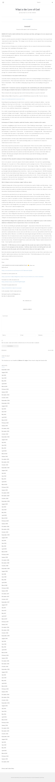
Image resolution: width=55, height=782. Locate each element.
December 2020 (5, 493)
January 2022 (5, 456)
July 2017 (4, 607)
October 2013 (5, 733)
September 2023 (5, 403)
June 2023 (4, 411)
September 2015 (5, 669)
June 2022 (4, 445)
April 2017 (4, 616)
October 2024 (5, 397)
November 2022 (5, 431)
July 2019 (4, 540)
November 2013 (5, 731)
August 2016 (5, 638)
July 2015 (4, 675)
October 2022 (5, 434)
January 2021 (5, 490)
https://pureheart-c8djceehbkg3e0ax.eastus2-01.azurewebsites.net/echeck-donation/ (23, 276)
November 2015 (5, 663)
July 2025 (4, 375)
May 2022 (4, 448)
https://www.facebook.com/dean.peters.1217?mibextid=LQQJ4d (17, 270)
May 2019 (4, 546)
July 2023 (4, 408)
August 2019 (5, 537)
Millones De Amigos (23, 360)
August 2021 (4, 470)
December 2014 (5, 694)
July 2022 (4, 442)
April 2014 (4, 717)
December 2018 (5, 560)
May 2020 (4, 512)
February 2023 (5, 422)
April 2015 (4, 683)
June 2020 (4, 509)
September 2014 (5, 703)
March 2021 (4, 484)
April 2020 (4, 515)
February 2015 (5, 689)
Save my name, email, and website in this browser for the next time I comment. (20, 342)
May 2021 (4, 479)
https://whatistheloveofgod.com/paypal (11, 288)
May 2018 (4, 579)
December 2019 (5, 526)
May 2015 (4, 680)
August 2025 (5, 372)
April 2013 (4, 750)
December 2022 (5, 428)
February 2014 (5, 722)
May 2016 (4, 647)
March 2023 (4, 420)
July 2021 (4, 473)
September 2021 (5, 467)
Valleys (50, 350)
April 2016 (4, 649)
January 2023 (5, 425)
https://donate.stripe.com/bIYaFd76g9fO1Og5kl (13, 281)
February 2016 (5, 655)
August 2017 (4, 605)
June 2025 (4, 378)
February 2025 (5, 389)
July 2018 (4, 574)
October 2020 (5, 498)
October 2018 (5, 565)
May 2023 (4, 414)
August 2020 (5, 504)
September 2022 (5, 437)
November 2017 (5, 596)
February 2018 (5, 588)
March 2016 (4, 652)
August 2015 (5, 672)
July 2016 (4, 641)
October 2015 (5, 666)
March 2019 (4, 551)
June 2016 (4, 644)
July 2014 (4, 708)
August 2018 (5, 571)
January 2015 (5, 691)
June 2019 (4, 543)
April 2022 (4, 451)
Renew (4, 350)
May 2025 (4, 380)
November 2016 (5, 630)
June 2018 (4, 577)
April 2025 (4, 383)
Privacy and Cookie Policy (8, 768)
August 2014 (5, 705)
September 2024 (6, 400)
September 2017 (5, 602)
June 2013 (4, 745)
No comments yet (27, 300)
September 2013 (5, 736)
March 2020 (4, 518)
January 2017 (5, 624)
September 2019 (5, 535)
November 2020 (5, 495)
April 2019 (4, 549)
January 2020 (5, 523)
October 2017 (5, 599)
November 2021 (5, 462)
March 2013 (4, 753)
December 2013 (5, 728)
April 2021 (4, 481)
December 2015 (5, 661)
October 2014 (5, 700)
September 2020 (6, 501)
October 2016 (5, 633)
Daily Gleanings (27, 19)
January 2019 (5, 557)
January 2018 (5, 591)
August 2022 (5, 439)
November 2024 (5, 394)
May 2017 (4, 613)
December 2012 (5, 761)
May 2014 (4, 714)
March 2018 (4, 585)
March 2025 (4, 386)
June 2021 (4, 476)
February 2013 (5, 756)
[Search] (52, 2)
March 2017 (4, 619)
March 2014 (4, 719)
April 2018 (4, 582)
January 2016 (5, 658)
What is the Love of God (27, 9)
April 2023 (4, 417)
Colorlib (32, 777)
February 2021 (5, 487)
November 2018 (5, 563)
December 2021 (5, 459)
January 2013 (5, 759)
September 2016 (5, 635)
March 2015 (4, 686)
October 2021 (5, 465)
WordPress (42, 777)
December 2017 (5, 593)
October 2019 (5, 532)
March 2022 (4, 453)
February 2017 (5, 621)
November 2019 (5, 529)
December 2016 (5, 627)
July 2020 (4, 507)
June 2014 (4, 711)
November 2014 (5, 697)
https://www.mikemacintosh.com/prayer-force (13, 99)
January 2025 (5, 392)
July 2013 (4, 742)
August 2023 (5, 406)
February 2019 (5, 554)
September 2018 (5, 568)
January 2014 (5, 725)
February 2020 (5, 521)
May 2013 (4, 747)
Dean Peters (34, 29)
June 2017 (4, 610)
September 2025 (6, 369)
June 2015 (4, 677)
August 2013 (4, 739)
